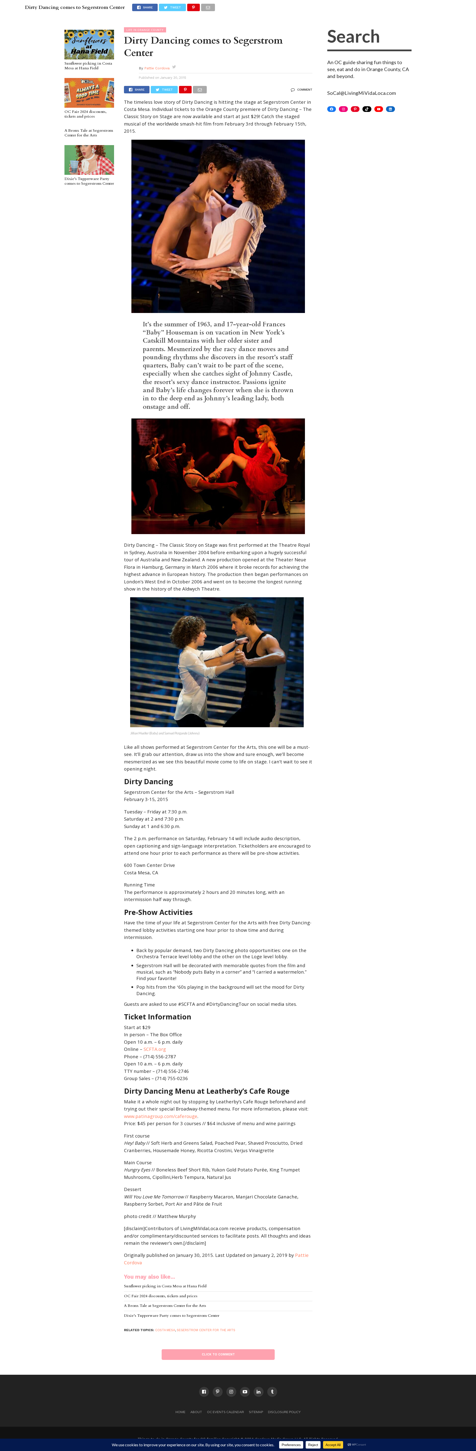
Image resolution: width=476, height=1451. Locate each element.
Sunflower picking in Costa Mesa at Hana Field (88, 66)
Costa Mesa (165, 1330)
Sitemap (256, 1412)
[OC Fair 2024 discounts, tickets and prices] (89, 105)
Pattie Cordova (157, 68)
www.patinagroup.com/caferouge (160, 1116)
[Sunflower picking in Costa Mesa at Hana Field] (89, 57)
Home (180, 1412)
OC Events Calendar (225, 1412)
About (196, 1412)
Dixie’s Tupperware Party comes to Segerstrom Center (89, 181)
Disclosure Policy (284, 1412)
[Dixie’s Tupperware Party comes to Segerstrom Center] (89, 172)
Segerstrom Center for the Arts (206, 1330)
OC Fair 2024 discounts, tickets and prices (85, 114)
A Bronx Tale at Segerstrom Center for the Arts (88, 133)
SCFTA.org (155, 1049)
